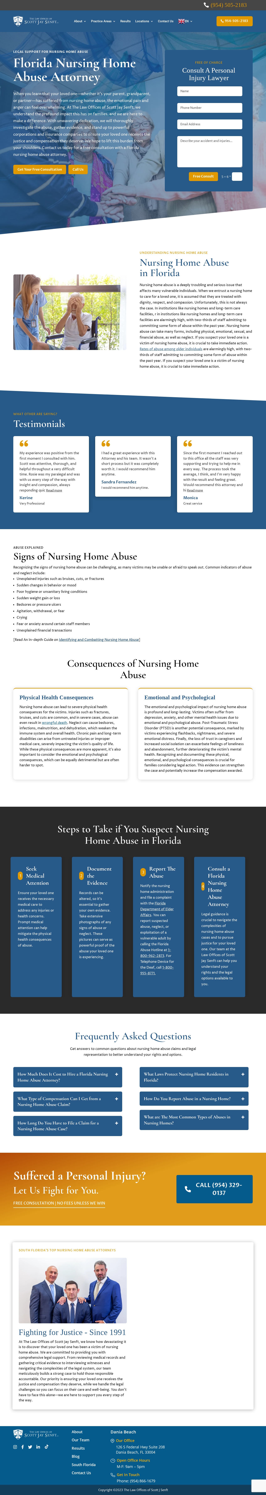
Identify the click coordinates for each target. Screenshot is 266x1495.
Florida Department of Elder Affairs (157, 909)
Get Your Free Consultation (39, 169)
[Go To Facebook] (22, 1447)
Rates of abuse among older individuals (171, 349)
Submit (230, 1367)
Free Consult (203, 176)
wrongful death (54, 723)
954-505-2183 (236, 21)
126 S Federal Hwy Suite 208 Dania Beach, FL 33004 (140, 1449)
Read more (54, 490)
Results (125, 21)
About (78, 21)
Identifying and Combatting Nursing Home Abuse (99, 640)
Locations (142, 21)
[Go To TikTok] (46, 1447)
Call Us (78, 169)
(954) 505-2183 (229, 5)
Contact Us (166, 21)
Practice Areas (101, 21)
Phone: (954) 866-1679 (136, 1480)
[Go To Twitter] (30, 1447)
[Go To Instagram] (15, 1447)
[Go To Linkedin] (38, 1447)
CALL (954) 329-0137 (219, 1189)
